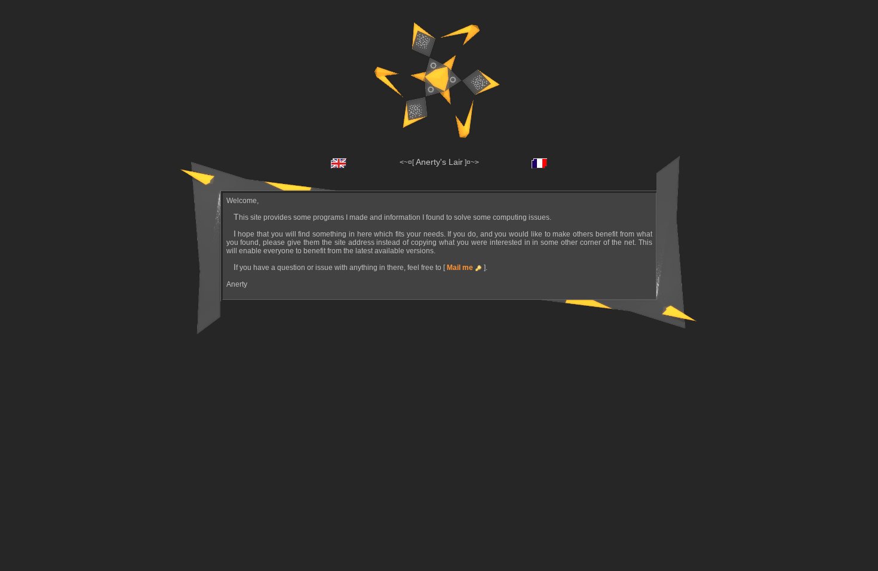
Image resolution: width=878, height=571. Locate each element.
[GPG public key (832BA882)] (478, 267)
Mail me (460, 267)
